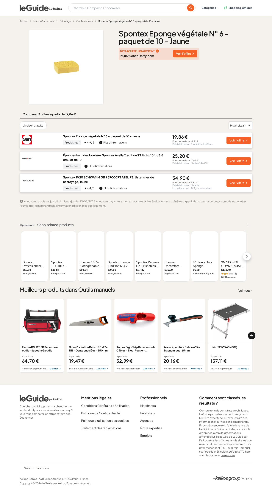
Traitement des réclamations (101, 428)
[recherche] (190, 7)
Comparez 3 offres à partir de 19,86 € (49, 114)
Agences (146, 420)
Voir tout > (245, 290)
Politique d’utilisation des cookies (105, 420)
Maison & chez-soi (43, 21)
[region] (136, 336)
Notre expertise (151, 428)
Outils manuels (84, 21)
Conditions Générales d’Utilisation (105, 406)
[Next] (251, 335)
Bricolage (65, 21)
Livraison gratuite (33, 125)
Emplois (146, 435)
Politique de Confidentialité (100, 413)
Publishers (147, 413)
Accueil (24, 21)
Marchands (148, 406)
